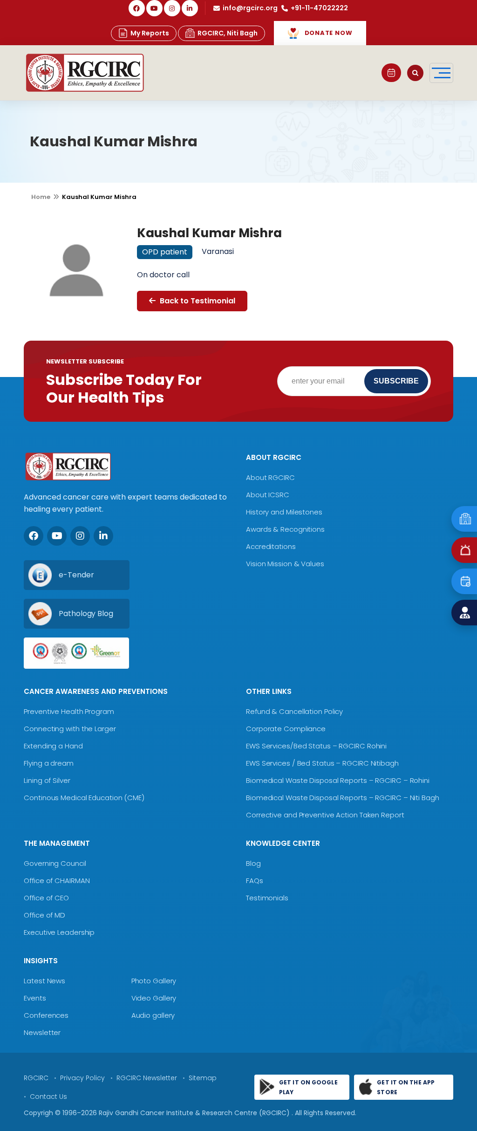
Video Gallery (154, 998)
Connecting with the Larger (70, 728)
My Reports (149, 33)
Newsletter (42, 1032)
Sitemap (203, 1078)
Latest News (44, 981)
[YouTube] (154, 8)
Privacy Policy (82, 1078)
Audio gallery (153, 1015)
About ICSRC (267, 495)
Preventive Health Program (69, 711)
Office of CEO (46, 898)
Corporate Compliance (286, 728)
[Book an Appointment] (391, 72)
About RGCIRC (270, 477)
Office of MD (44, 915)
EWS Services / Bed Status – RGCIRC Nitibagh (322, 763)
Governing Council (55, 863)
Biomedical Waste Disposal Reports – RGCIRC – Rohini (337, 780)
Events (35, 998)
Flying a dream (49, 763)
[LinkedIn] (190, 8)
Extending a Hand (53, 746)
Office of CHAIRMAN (56, 880)
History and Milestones (284, 512)
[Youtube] (57, 536)
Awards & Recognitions (285, 529)
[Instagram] (172, 8)
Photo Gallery (154, 981)
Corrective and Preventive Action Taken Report (325, 815)
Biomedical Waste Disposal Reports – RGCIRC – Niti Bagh (342, 797)
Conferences (46, 1015)
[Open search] (415, 73)
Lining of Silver (47, 780)
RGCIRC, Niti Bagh (228, 33)
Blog (253, 863)
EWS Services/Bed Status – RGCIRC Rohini (316, 746)
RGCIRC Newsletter (146, 1078)
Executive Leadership (59, 932)
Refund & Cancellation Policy (294, 711)
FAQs (254, 880)
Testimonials (267, 898)
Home (40, 196)
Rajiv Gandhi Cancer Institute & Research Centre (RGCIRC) (195, 1112)
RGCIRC (36, 1078)
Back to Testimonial (196, 300)
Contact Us (48, 1096)
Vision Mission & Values (285, 564)
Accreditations (271, 546)
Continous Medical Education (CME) (84, 797)
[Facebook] (137, 8)
